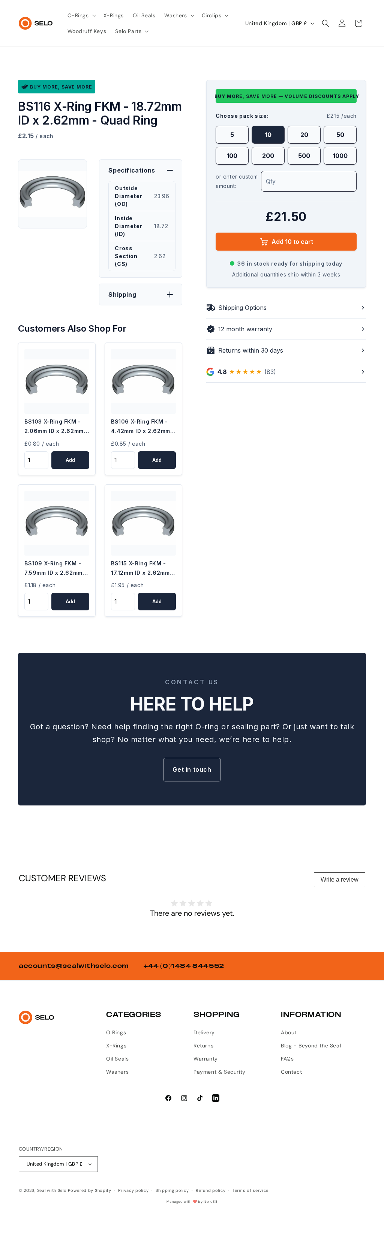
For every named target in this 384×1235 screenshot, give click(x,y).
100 (232, 155)
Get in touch (191, 769)
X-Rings (116, 1045)
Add (70, 460)
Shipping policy (172, 1190)
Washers (117, 1071)
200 (268, 155)
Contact (291, 1071)
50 (340, 134)
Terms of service (250, 1190)
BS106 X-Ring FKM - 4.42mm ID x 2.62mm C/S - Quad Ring (140, 427)
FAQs (287, 1058)
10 (268, 134)
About (289, 1032)
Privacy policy (133, 1190)
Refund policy (210, 1190)
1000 (340, 155)
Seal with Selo (52, 1190)
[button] (81, 15)
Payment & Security (220, 1071)
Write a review (339, 879)
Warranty (206, 1058)
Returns (203, 1045)
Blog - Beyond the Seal (311, 1045)
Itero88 (211, 1201)
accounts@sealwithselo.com (74, 965)
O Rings (116, 1032)
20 (304, 134)
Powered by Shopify (89, 1190)
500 (304, 155)
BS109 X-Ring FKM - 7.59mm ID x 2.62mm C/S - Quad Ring (53, 568)
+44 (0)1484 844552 (184, 965)
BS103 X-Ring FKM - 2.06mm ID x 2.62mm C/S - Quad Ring (54, 427)
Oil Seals (117, 1058)
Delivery (204, 1032)
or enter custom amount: (237, 181)
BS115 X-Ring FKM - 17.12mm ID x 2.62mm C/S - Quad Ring (140, 568)
